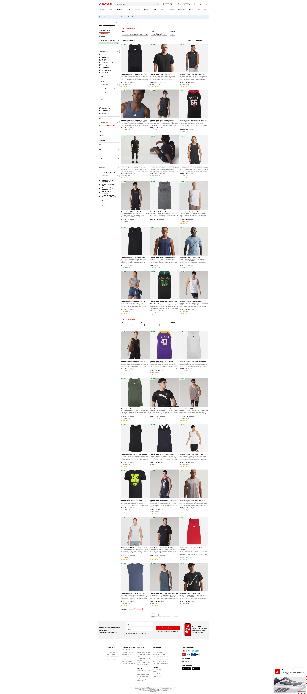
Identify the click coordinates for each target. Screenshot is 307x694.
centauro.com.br (103, 22)
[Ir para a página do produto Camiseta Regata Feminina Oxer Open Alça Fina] (164, 438)
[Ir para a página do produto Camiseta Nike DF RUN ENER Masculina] (135, 484)
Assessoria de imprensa (143, 649)
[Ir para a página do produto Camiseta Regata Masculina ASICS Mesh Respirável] (164, 577)
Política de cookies (126, 649)
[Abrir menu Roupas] (149, 10)
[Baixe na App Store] (196, 668)
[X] (189, 662)
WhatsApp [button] (131, 609)
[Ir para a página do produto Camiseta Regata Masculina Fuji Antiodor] (164, 195)
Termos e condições (127, 661)
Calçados (137, 9)
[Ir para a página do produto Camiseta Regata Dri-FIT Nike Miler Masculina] (164, 241)
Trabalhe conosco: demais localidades (144, 659)
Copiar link (139, 609)
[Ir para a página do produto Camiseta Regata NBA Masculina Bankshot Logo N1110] (164, 484)
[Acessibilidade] (206, 4)
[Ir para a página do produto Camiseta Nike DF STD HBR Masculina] (193, 241)
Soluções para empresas (143, 662)
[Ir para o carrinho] (200, 4)
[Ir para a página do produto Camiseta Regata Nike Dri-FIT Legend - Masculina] (135, 531)
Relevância (199, 40)
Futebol (162, 9)
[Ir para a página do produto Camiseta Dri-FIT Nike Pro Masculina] (164, 58)
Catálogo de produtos (158, 649)
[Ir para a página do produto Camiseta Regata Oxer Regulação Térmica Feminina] (135, 285)
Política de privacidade (127, 652)
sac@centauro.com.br (154, 691)
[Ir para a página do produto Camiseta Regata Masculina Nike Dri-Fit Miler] (193, 149)
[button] (109, 40)
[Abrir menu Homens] (114, 10)
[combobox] (136, 4)
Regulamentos (126, 656)
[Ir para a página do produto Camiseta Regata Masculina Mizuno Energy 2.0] (135, 241)
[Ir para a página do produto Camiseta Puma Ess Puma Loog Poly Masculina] (164, 392)
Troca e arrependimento (113, 656)
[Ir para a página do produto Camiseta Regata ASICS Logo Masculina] (135, 195)
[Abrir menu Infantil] (132, 10)
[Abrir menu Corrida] (158, 10)
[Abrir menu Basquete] (175, 10)
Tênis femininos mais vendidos (160, 659)
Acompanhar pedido (112, 649)
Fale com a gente (111, 654)
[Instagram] (186, 662)
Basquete (171, 9)
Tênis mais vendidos (158, 652)
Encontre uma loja (111, 659)
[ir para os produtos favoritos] (195, 4)
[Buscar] (158, 4)
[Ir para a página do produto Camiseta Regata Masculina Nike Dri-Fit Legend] (193, 58)
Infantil (128, 9)
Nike (199, 9)
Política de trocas (126, 654)
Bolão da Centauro (157, 676)
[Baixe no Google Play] (186, 668)
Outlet (205, 9)
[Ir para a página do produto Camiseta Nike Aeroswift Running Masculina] (164, 149)
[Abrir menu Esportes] (106, 10)
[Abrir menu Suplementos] (186, 10)
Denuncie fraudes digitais (128, 663)
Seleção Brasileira (157, 674)
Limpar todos (102, 36)
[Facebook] (183, 662)
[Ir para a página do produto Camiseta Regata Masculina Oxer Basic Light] (164, 104)
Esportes (102, 9)
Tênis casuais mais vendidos (160, 654)
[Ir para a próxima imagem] (147, 58)
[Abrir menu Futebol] (166, 10)
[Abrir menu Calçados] (141, 10)
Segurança (125, 659)
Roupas (146, 9)
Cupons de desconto (142, 676)
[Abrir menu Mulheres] (124, 10)
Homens (111, 9)
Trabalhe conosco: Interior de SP (143, 655)
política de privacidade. (169, 633)
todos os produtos (114, 22)
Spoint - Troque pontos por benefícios (144, 679)
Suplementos (181, 9)
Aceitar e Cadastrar (168, 628)
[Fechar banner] (304, 669)
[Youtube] (192, 662)
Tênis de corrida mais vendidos (160, 656)
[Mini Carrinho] (200, 4)
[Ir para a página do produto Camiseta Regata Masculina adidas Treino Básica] (135, 58)
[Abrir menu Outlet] (209, 10)
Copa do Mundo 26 (157, 669)
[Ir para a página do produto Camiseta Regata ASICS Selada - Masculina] (193, 285)
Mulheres (119, 9)
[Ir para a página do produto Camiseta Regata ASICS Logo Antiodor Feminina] (135, 438)
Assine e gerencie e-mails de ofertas (143, 671)
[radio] (101, 88)
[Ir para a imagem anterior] (123, 58)
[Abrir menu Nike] (201, 10)
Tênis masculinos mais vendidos (161, 661)
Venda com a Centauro (143, 664)
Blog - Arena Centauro (143, 674)
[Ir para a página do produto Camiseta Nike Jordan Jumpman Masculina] (164, 531)
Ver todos (101, 76)
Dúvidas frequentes (112, 652)
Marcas (191, 9)
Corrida (154, 9)
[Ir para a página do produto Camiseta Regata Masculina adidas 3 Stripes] (193, 438)
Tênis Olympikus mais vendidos (161, 663)
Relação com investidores (143, 652)
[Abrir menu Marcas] (195, 10)
